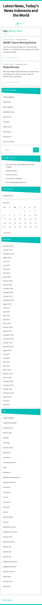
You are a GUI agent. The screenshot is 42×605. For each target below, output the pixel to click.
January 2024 (7, 285)
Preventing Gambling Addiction (16, 182)
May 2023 (6, 315)
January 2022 (7, 377)
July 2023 (6, 308)
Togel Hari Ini (7, 127)
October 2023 (7, 296)
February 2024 (8, 281)
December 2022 (8, 335)
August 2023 (7, 304)
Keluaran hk (7, 102)
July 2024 (6, 261)
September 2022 (8, 346)
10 (35, 215)
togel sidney (7, 576)
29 (25, 227)
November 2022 (8, 339)
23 (30, 223)
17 (35, 219)
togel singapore (8, 107)
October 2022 (7, 343)
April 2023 (6, 319)
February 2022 (8, 373)
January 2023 (7, 331)
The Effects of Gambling (14, 178)
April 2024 (6, 273)
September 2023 (8, 300)
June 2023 (6, 312)
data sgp (6, 438)
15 (25, 219)
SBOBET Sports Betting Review (19, 42)
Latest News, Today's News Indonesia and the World (21, 11)
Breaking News (22, 39)
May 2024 (6, 269)
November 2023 (8, 292)
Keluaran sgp (7, 433)
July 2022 (6, 354)
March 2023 (7, 323)
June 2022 (6, 358)
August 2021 (7, 397)
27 (15, 227)
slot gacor (6, 122)
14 (20, 219)
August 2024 (7, 257)
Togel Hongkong (8, 97)
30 (30, 227)
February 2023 (8, 327)
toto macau (6, 492)
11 (5, 219)
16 (30, 219)
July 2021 (6, 401)
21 (20, 223)
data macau (6, 586)
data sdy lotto (7, 581)
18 (5, 223)
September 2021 (8, 393)
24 (35, 223)
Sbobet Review (11, 67)
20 (15, 223)
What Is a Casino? (12, 174)
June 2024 (6, 265)
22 (25, 223)
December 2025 (8, 246)
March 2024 (7, 277)
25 (5, 227)
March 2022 (7, 370)
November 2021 (8, 385)
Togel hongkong (6, 600)
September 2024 (8, 254)
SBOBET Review (11, 171)
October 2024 (7, 250)
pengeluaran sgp (8, 112)
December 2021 (8, 381)
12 (10, 219)
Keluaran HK (7, 137)
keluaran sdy (7, 117)
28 (20, 227)
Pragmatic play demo (10, 423)
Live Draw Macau (8, 141)
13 (15, 219)
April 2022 (6, 366)
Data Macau (7, 132)
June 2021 (6, 404)
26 (10, 227)
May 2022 (6, 362)
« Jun (4, 233)
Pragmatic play (8, 428)
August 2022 (7, 350)
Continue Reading (12, 57)
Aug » (9, 233)
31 (35, 227)
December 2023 (8, 288)
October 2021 (7, 389)
